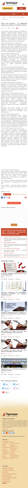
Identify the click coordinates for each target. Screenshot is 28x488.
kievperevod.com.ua (5, 458)
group (17, 384)
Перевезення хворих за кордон (14, 458)
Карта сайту (5, 472)
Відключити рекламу (14, 203)
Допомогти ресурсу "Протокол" (9, 477)
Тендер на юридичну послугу (9, 473)
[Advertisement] (14, 158)
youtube (7, 392)
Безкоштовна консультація (12, 237)
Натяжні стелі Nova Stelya (14, 455)
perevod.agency (4, 450)
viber (17, 388)
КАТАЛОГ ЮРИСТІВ (9, 253)
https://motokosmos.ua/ (6, 447)
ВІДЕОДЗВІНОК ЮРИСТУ (10, 242)
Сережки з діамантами (6, 441)
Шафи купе (12, 452)
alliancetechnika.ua (5, 442)
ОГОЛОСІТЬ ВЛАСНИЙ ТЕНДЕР (12, 248)
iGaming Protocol (6, 481)
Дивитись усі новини (14, 377)
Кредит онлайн (6, 479)
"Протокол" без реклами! (8, 470)
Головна (4, 17)
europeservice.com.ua (6, 453)
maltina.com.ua (12, 451)
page (7, 384)
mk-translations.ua (13, 449)
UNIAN (8, 191)
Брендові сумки (12, 454)
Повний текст (5, 429)
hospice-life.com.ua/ (13, 448)
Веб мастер (4, 445)
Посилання (4, 456)
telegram (7, 388)
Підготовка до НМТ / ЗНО (14, 443)
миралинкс (4, 444)
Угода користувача (6, 475)
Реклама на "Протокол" (7, 468)
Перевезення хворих (13, 446)
